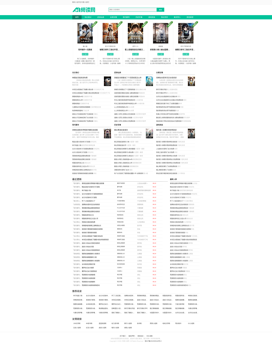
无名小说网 (77, 327)
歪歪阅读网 (102, 323)
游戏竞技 (151, 17)
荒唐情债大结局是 (79, 308)
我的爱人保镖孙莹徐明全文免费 (166, 156)
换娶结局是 (76, 103)
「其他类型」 (76, 253)
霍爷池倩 (119, 187)
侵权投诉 (140, 336)
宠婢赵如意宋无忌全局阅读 (166, 78)
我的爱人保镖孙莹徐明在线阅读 (166, 142)
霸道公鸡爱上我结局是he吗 (123, 159)
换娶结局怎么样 (77, 100)
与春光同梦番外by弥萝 (80, 312)
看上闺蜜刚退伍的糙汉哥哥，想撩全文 (135, 50)
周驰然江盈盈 (121, 236)
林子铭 (119, 190)
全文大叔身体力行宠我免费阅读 (82, 149)
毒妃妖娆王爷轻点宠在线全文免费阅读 (168, 121)
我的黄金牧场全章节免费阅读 (166, 110)
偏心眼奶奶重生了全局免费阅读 (166, 166)
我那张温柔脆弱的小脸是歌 (91, 261)
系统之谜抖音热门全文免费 (165, 152)
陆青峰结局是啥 (77, 110)
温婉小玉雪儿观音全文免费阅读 (124, 121)
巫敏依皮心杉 (121, 253)
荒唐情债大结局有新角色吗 (91, 285)
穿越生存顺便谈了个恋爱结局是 (124, 89)
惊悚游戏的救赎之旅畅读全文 (82, 170)
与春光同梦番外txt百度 (93, 312)
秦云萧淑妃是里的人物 (121, 142)
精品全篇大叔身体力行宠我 (81, 142)
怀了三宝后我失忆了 (88, 201)
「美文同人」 (76, 201)
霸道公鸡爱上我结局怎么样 (123, 163)
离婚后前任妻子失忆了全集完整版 (167, 103)
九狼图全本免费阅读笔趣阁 (81, 107)
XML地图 (149, 336)
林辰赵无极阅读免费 (80, 78)
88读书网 (89, 323)
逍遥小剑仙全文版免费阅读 (91, 250)
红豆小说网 (90, 327)
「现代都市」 (76, 183)
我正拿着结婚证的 (156, 308)
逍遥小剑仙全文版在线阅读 (91, 243)
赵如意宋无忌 (121, 204)
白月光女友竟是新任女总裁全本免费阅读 (169, 100)
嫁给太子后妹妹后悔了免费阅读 (82, 121)
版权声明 (132, 336)
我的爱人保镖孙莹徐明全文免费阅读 (168, 163)
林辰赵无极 (120, 222)
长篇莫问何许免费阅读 (170, 312)
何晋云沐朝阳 (121, 225)
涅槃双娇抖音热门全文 (121, 170)
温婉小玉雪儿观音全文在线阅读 (124, 114)
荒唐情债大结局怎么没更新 (197, 304)
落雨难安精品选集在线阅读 (81, 159)
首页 (77, 17)
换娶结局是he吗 (77, 96)
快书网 (139, 323)
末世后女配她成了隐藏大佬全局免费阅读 (85, 93)
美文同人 (177, 17)
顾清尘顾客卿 (121, 243)
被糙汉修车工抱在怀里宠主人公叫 (110, 50)
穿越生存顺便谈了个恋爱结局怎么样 (127, 78)
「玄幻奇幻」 (76, 222)
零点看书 (178, 323)
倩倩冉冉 (119, 229)
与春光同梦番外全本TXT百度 (197, 308)
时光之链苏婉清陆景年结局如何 (124, 100)
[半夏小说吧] (84, 9)
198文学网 (76, 323)
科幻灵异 (164, 17)
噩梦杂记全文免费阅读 (89, 271)
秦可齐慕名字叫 (161, 93)
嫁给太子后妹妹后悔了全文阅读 (82, 117)
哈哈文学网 (166, 323)
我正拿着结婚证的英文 (182, 308)
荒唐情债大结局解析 (88, 282)
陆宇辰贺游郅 (121, 264)
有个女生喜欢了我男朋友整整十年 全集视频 (128, 173)
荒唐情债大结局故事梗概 (94, 308)
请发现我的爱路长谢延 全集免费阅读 (126, 93)
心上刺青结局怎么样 (121, 110)
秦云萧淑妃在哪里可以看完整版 (124, 149)
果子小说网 (128, 323)
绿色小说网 (128, 327)
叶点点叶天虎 (121, 208)
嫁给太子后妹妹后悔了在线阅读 (82, 114)
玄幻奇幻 (88, 17)
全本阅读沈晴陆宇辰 (88, 264)
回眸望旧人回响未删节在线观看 (122, 308)
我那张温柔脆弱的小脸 (89, 257)
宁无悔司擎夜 (121, 201)
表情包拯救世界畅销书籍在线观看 (85, 130)
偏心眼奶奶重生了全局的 (164, 170)
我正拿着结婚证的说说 (170, 308)
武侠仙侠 (100, 17)
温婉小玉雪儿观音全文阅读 (123, 117)
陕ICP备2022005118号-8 (153, 341)
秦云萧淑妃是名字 (120, 145)
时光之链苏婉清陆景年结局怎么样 (125, 103)
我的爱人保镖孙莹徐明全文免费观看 (168, 159)
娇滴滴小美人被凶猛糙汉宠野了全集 (160, 50)
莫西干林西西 (121, 183)
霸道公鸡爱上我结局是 (121, 166)
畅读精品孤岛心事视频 (106, 308)
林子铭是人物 (76, 145)
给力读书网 (115, 323)
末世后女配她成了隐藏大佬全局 (82, 89)
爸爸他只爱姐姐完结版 (89, 232)
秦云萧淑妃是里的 (121, 130)
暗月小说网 (115, 327)
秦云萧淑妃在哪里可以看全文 (124, 156)
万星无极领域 (179, 304)
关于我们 (123, 336)
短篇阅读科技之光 (78, 163)
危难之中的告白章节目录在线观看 (167, 114)
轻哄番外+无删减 (85, 50)
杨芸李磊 (119, 274)
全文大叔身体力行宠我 (79, 152)
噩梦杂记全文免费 (88, 268)
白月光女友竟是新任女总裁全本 (166, 96)
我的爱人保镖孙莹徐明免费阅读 (166, 145)
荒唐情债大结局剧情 (88, 275)
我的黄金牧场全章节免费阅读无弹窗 (168, 107)
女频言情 (113, 17)
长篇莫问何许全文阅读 (157, 312)
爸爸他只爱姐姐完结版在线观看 (82, 173)
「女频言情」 (76, 204)
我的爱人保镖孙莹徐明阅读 (166, 130)
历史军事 (139, 17)
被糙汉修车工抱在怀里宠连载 (185, 50)
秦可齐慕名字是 (161, 89)
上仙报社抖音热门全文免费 (165, 149)
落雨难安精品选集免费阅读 (81, 156)
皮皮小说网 (102, 327)
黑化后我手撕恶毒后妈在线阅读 (166, 173)
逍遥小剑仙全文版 (88, 246)
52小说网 (191, 323)
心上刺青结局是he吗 (121, 107)
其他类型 (190, 17)
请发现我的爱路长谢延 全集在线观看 (126, 96)
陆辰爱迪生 (120, 215)
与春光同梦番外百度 (105, 312)
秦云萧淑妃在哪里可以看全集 (124, 152)
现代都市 (126, 17)
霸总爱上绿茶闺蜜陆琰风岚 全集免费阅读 (169, 117)
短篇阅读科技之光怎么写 (80, 166)
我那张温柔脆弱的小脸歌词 (91, 253)
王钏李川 (119, 267)
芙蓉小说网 (153, 323)
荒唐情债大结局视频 (88, 278)
